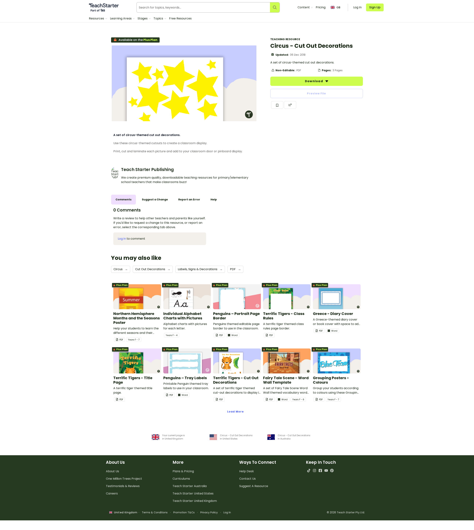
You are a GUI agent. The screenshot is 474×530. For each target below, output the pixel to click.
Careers (112, 493)
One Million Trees (124, 479)
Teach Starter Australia (190, 486)
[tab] (123, 199)
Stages (143, 18)
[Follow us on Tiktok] (309, 470)
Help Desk (246, 471)
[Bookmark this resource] (277, 105)
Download (314, 81)
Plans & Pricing (183, 471)
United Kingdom (125, 512)
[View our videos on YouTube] (326, 470)
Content (304, 7)
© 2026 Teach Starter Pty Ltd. (346, 512)
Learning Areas (121, 18)
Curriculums (181, 479)
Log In (227, 512)
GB (338, 7)
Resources (97, 18)
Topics (158, 18)
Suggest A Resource (253, 486)
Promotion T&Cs (184, 512)
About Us (112, 471)
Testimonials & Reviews (123, 486)
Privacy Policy (209, 512)
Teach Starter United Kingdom (195, 501)
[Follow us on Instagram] (314, 470)
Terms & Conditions (155, 512)
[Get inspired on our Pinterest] (332, 470)
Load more (235, 411)
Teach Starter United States (193, 493)
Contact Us (247, 479)
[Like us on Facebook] (320, 470)
